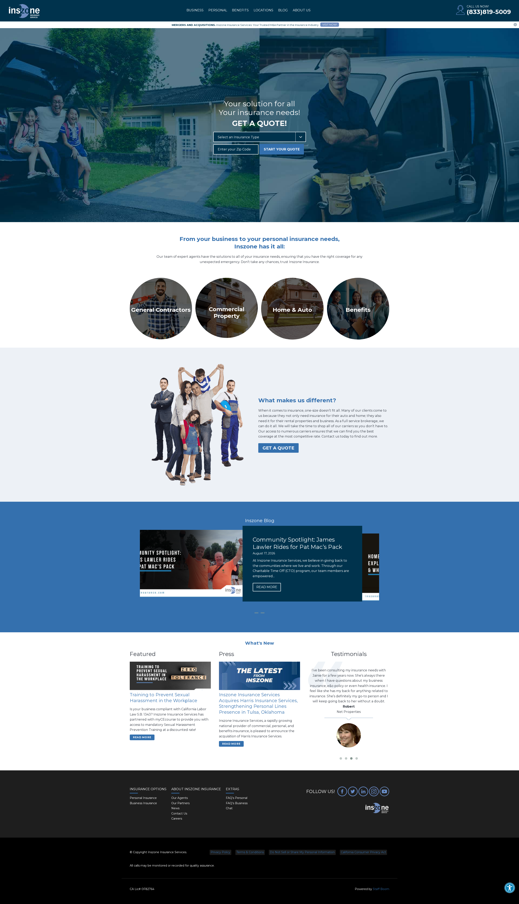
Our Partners (180, 803)
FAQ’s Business (237, 803)
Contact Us (179, 813)
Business (195, 10)
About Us (302, 10)
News (175, 808)
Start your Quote (282, 149)
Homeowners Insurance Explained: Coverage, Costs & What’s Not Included (319, 547)
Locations (263, 10)
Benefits (240, 10)
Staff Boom (381, 889)
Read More (283, 594)
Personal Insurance (143, 798)
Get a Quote (278, 447)
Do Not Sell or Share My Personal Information (302, 852)
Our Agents (179, 798)
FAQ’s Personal (236, 798)
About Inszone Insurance (196, 789)
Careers (176, 818)
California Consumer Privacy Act (363, 852)
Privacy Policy (220, 852)
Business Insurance (143, 803)
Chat (229, 808)
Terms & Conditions (250, 852)
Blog (283, 10)
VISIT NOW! (329, 24)
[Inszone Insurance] (24, 11)
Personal (217, 10)
